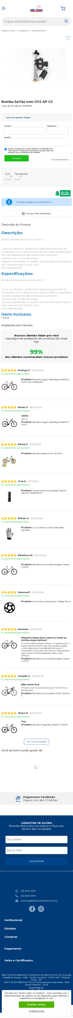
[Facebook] (32, 911)
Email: (7, 137)
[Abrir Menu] (4, 8)
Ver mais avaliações (36, 741)
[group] (36, 798)
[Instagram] (41, 911)
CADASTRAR (36, 861)
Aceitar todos (36, 1004)
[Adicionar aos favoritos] (68, 38)
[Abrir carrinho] (65, 8)
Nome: (8, 126)
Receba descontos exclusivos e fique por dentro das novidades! (36, 827)
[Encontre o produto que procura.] (66, 21)
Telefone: (52, 126)
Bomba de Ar (39, 30)
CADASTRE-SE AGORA (36, 823)
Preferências (36, 1011)
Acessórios (24, 30)
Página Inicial (8, 30)
